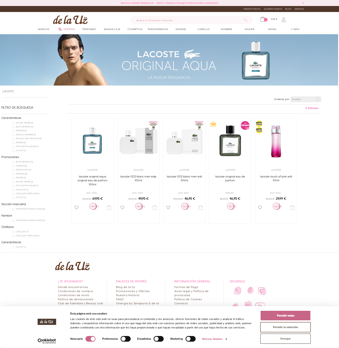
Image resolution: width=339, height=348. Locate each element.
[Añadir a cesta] (109, 207)
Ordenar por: (282, 99)
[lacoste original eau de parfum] (230, 141)
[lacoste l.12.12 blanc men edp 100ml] (138, 141)
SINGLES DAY (23, 169)
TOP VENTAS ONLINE (27, 146)
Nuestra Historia (127, 295)
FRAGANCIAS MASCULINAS (30, 208)
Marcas (299, 9)
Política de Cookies (188, 299)
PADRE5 (21, 142)
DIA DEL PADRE (24, 122)
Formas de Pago (186, 287)
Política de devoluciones (75, 299)
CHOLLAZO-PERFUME (27, 193)
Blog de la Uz (125, 287)
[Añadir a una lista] (76, 207)
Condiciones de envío (73, 295)
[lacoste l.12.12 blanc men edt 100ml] (184, 141)
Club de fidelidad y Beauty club (80, 303)
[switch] (126, 339)
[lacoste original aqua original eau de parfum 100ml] (93, 141)
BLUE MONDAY (24, 126)
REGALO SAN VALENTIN (28, 138)
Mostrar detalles (212, 338)
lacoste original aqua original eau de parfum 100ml (93, 180)
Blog (288, 9)
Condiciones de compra (75, 291)
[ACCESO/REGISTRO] (283, 19)
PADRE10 (21, 130)
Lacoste (8, 91)
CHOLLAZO (22, 189)
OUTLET (21, 150)
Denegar (285, 338)
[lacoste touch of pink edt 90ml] (276, 141)
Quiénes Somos (273, 9)
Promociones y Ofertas (133, 291)
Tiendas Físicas (251, 9)
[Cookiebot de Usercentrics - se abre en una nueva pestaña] (46, 341)
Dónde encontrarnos (73, 287)
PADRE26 (21, 173)
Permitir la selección (285, 327)
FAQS (120, 299)
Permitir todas (285, 315)
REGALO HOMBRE (26, 134)
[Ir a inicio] (70, 19)
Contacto (181, 303)
